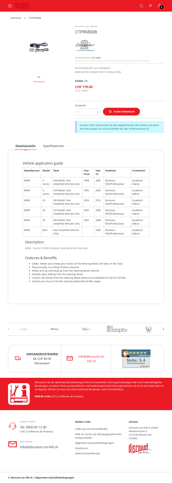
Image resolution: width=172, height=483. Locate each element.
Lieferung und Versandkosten (91, 428)
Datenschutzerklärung (87, 453)
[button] (141, 5)
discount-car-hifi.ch (21, 477)
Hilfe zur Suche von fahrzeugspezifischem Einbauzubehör (98, 436)
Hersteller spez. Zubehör (86, 26)
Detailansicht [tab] (25, 146)
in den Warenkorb (124, 111)
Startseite (15, 17)
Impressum (81, 448)
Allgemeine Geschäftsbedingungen (94, 443)
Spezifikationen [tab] (53, 146)
